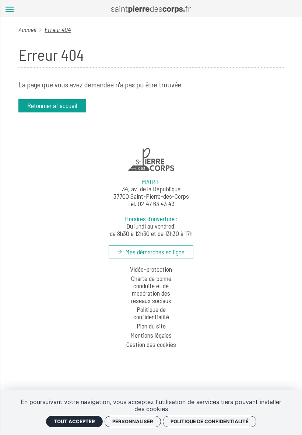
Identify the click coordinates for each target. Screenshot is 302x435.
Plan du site (151, 326)
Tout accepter (74, 421)
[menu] (10, 8)
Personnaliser (132, 421)
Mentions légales (151, 335)
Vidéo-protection (151, 269)
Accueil (28, 29)
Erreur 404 (58, 29)
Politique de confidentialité (151, 313)
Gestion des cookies (151, 344)
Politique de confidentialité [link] (210, 421)
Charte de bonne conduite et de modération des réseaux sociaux (151, 289)
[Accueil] (151, 8)
